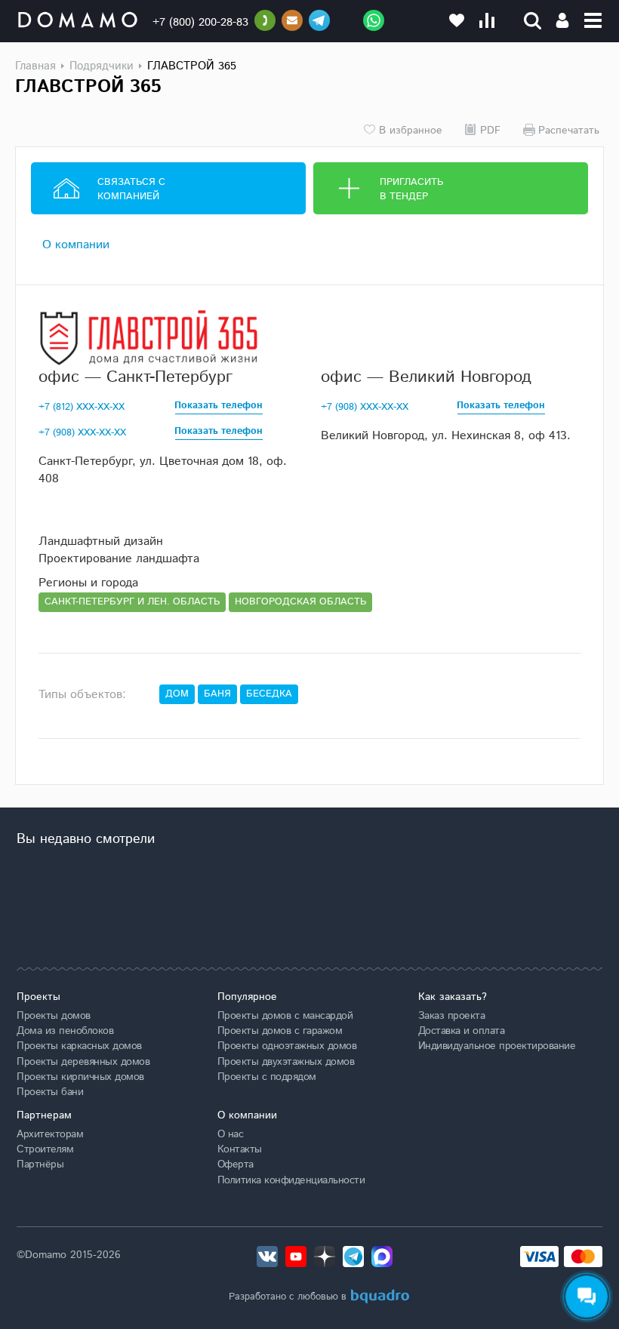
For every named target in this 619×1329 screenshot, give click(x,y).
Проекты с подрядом (266, 1076)
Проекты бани (50, 1092)
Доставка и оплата (461, 1030)
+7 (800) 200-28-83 (200, 22)
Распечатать (568, 130)
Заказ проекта (451, 1015)
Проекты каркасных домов (79, 1046)
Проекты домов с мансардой (285, 1015)
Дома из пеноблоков (65, 1030)
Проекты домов (54, 1015)
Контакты (239, 1149)
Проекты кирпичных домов (80, 1076)
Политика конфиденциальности (291, 1180)
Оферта (235, 1164)
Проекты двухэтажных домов (286, 1061)
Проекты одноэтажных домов (287, 1046)
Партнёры (40, 1164)
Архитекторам (50, 1134)
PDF (490, 130)
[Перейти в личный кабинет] (562, 20)
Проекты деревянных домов (83, 1061)
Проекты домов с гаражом (280, 1030)
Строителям (45, 1149)
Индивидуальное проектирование (497, 1046)
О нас (230, 1134)
